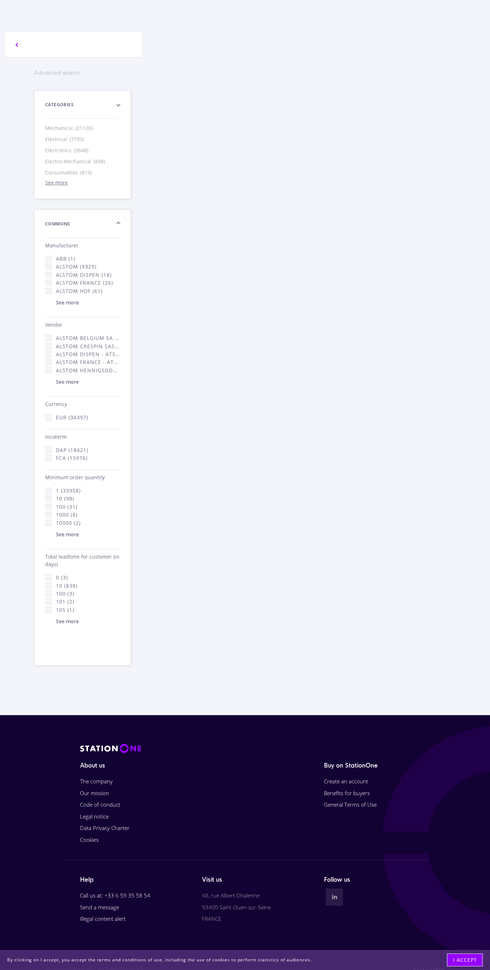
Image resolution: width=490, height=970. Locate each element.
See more (56, 182)
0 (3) (62, 577)
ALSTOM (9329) (76, 266)
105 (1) (65, 609)
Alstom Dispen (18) (84, 274)
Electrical (64, 139)
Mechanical (69, 128)
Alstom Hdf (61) (79, 291)
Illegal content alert (103, 918)
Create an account (346, 781)
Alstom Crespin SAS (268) (88, 346)
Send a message (99, 907)
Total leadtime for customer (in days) (82, 560)
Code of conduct (100, 804)
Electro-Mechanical (75, 161)
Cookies (89, 839)
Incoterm (56, 436)
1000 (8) (66, 514)
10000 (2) (68, 522)
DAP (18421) (72, 450)
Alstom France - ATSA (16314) (88, 362)
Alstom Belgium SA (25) (88, 338)
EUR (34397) (72, 417)
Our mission (94, 793)
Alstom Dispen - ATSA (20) (88, 354)
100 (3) (65, 593)
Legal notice (94, 816)
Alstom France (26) (84, 282)
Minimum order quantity (75, 477)
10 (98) (65, 498)
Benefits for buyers (347, 793)
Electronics (66, 150)
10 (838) (66, 585)
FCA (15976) (72, 457)
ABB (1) (65, 258)
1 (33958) (68, 490)
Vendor (53, 324)
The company (96, 781)
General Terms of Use (350, 804)
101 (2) (65, 601)
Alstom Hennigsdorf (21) (88, 370)
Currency (56, 404)
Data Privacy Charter (104, 827)
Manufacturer (62, 245)
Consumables (68, 172)
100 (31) (66, 506)
